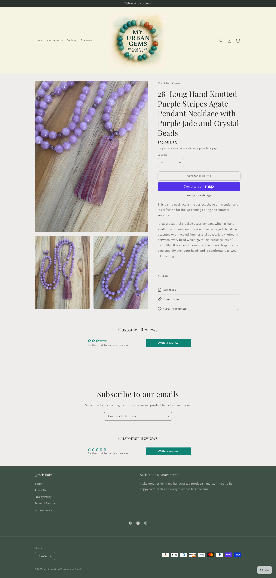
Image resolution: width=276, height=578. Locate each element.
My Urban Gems (52, 569)
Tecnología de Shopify (71, 569)
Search (39, 483)
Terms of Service (45, 503)
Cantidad (162, 155)
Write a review (168, 343)
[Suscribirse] (167, 416)
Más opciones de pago (199, 195)
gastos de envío (170, 148)
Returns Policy (43, 510)
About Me (41, 490)
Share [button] (165, 276)
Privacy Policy (43, 496)
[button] (54, 40)
